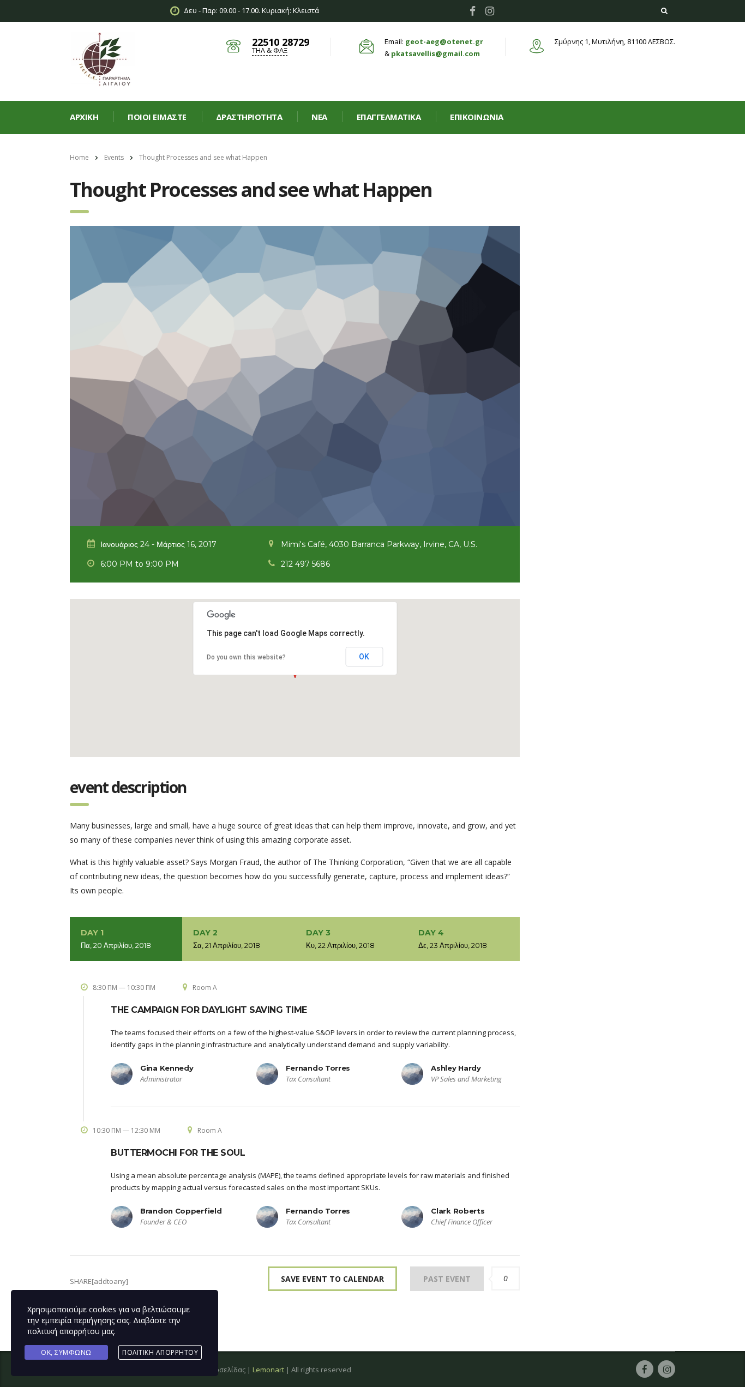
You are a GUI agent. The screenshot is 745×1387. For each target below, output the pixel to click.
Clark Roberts (457, 1210)
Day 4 (452, 939)
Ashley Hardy (455, 1068)
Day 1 (116, 939)
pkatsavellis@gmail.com (435, 53)
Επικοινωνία (476, 116)
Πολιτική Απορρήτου (160, 1352)
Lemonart (268, 1369)
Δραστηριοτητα (249, 116)
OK (364, 656)
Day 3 (340, 939)
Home (79, 157)
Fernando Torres (318, 1068)
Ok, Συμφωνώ (66, 1352)
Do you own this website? (246, 657)
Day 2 (226, 939)
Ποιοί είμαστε (157, 116)
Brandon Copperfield (180, 1210)
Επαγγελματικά (389, 116)
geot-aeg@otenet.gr (444, 41)
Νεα (319, 116)
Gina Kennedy (166, 1068)
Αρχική (84, 116)
